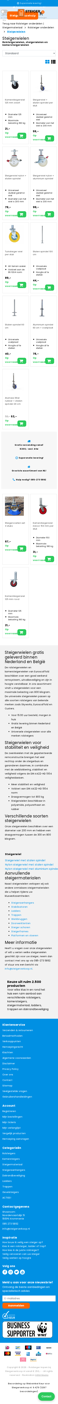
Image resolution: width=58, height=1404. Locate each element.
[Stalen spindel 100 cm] (42, 234)
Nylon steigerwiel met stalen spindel (29, 864)
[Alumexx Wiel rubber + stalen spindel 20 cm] (14, 381)
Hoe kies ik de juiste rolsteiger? (20, 1250)
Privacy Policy (10, 1069)
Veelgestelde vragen (14, 1091)
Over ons (7, 1074)
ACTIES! (6, 1197)
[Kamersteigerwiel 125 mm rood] (14, 579)
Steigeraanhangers (22, 902)
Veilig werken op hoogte (16, 1258)
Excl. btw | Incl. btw (4, 17)
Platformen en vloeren (24, 935)
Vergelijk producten (14, 1133)
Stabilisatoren (19, 906)
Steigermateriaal (12, 27)
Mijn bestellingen (12, 1116)
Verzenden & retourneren (17, 1030)
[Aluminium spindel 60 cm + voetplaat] (42, 307)
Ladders (15, 911)
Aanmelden (16, 1305)
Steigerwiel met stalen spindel (25, 860)
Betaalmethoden (12, 1035)
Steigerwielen (16, 31)
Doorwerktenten (21, 923)
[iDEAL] (8, 1349)
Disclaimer (8, 1063)
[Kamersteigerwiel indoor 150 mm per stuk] (42, 506)
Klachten (7, 1052)
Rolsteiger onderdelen (41, 27)
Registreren (9, 1111)
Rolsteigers (8, 1153)
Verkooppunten (11, 1041)
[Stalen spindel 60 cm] (14, 307)
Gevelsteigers (10, 1192)
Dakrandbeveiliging (13, 1175)
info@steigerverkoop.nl (18, 968)
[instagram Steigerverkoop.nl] (10, 1272)
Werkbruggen (19, 919)
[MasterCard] (8, 1355)
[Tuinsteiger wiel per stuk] (14, 234)
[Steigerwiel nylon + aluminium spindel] (42, 158)
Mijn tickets (9, 1122)
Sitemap (7, 1085)
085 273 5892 (10, 1223)
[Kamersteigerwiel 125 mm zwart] (14, 82)
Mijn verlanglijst (11, 1127)
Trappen (16, 915)
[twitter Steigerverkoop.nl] (16, 1272)
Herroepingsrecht (12, 1047)
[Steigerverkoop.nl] (29, 13)
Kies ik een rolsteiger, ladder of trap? (24, 1246)
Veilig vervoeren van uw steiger (21, 1254)
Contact (7, 1080)
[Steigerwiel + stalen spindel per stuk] (42, 82)
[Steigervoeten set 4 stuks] (14, 506)
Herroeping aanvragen (15, 1139)
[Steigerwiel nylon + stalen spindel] (14, 158)
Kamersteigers (11, 1159)
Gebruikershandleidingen (17, 1096)
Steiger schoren (20, 927)
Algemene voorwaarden (16, 1058)
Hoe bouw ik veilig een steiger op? (22, 1242)
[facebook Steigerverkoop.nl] (4, 1272)
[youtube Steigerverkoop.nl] (22, 1272)
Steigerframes (19, 931)
